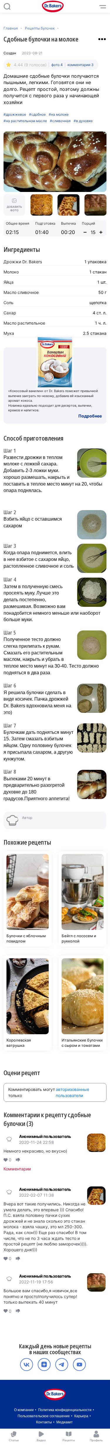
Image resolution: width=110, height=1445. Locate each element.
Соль (8, 302)
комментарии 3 (80, 65)
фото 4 (57, 65)
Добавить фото (14, 208)
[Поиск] (7, 6)
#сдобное (37, 114)
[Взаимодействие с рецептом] (102, 39)
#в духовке (83, 121)
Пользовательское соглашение (44, 1416)
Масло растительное (24, 322)
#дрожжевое (15, 114)
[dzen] (44, 1364)
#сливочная (60, 121)
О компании (24, 1410)
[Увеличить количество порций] (101, 232)
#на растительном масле (25, 121)
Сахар (10, 312)
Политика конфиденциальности (65, 1410)
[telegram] (61, 1364)
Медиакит (64, 1422)
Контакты (44, 1422)
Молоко (11, 271)
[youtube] (79, 1364)
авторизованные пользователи (72, 1092)
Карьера (81, 1416)
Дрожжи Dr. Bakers (23, 261)
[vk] (26, 1364)
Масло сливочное (21, 292)
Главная (11, 28)
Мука (9, 333)
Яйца (8, 282)
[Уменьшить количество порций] (85, 232)
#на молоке (59, 114)
